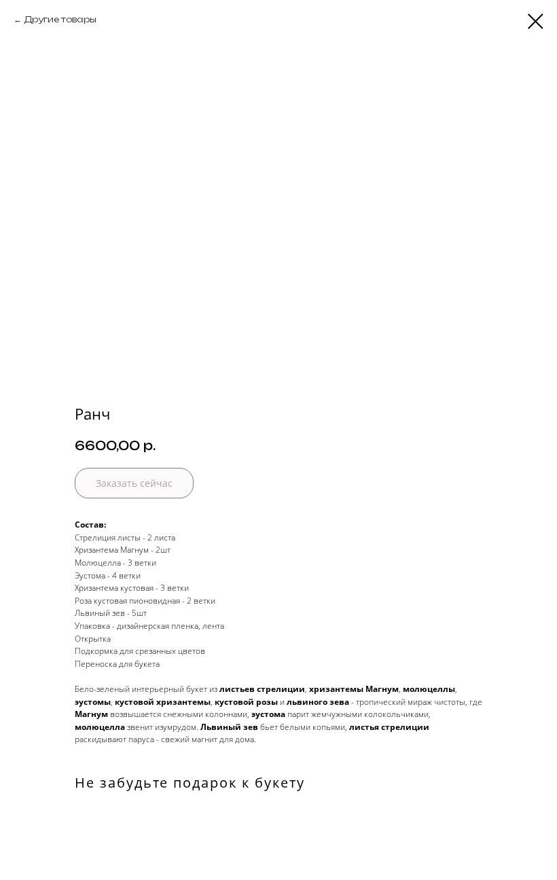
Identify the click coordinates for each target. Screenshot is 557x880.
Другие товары (60, 19)
